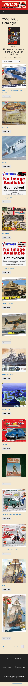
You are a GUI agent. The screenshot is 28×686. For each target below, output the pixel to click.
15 (19, 646)
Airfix (5, 676)
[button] (25, 12)
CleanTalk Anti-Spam (17, 683)
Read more (6, 96)
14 (17, 646)
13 (14, 646)
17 (3, 649)
